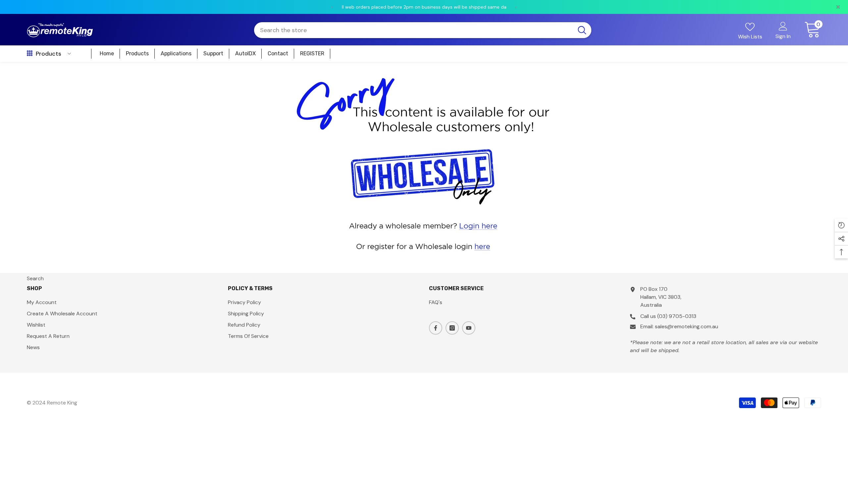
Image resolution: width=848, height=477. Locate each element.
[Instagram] (452, 328)
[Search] (423, 30)
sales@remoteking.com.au (686, 326)
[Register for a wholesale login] (424, 246)
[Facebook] (435, 328)
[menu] (29, 54)
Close (840, 62)
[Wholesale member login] (424, 225)
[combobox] (413, 30)
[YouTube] (468, 328)
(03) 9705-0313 (676, 316)
